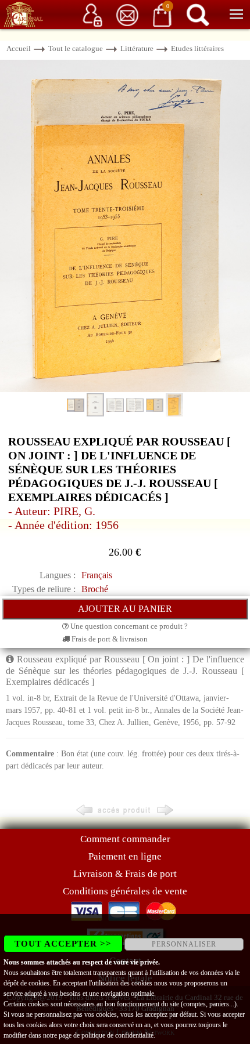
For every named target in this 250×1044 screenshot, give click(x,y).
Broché (94, 589)
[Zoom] (125, 225)
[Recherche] (197, 14)
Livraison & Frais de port (125, 873)
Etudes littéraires (197, 48)
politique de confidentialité (117, 1035)
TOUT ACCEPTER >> (63, 943)
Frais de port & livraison (109, 639)
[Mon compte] (92, 14)
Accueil (18, 48)
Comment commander (125, 838)
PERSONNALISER (184, 944)
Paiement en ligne (125, 856)
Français (96, 575)
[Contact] (127, 14)
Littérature (136, 48)
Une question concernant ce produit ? (128, 626)
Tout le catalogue (75, 48)
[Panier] (162, 14)
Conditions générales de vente (125, 891)
